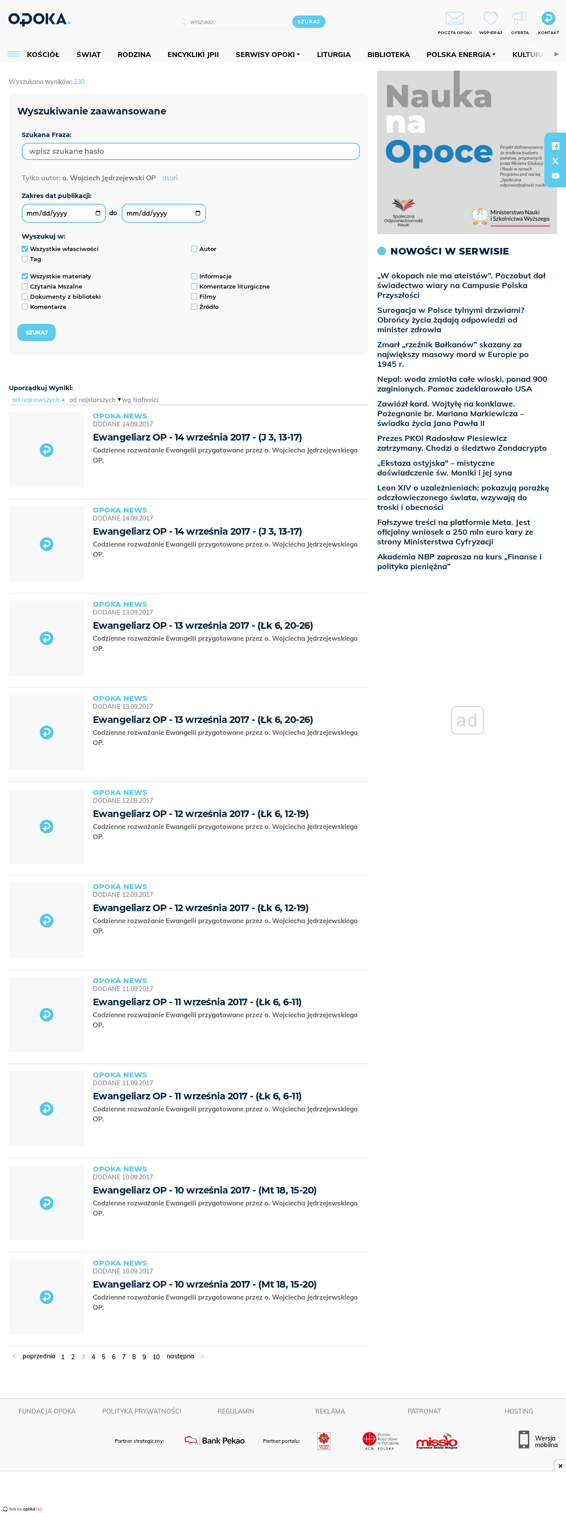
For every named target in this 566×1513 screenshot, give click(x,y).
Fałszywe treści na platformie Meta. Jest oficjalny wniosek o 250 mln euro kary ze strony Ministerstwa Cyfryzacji (455, 532)
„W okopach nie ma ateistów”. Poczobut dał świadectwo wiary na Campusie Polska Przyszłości (461, 285)
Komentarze (48, 306)
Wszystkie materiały (60, 276)
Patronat (424, 1411)
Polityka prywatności (141, 1411)
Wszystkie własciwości (64, 248)
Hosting (519, 1411)
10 (156, 1357)
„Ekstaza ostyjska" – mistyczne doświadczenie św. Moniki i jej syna (444, 468)
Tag (35, 258)
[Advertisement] (283, 1493)
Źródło (208, 306)
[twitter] (555, 160)
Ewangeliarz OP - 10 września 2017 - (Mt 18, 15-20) (205, 1190)
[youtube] (555, 175)
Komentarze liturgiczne (234, 286)
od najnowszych (35, 400)
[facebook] (555, 145)
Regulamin (236, 1411)
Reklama (330, 1411)
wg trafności (140, 400)
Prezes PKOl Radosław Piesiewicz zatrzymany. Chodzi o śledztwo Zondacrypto (462, 443)
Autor (207, 248)
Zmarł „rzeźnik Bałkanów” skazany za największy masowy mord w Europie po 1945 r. (453, 354)
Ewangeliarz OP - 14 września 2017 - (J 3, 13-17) (197, 437)
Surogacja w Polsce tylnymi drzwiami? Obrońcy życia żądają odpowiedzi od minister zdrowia (450, 320)
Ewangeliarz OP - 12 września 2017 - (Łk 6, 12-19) (201, 813)
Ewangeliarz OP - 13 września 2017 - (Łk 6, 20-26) (203, 625)
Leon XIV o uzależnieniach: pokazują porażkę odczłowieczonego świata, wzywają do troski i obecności (463, 497)
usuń (170, 177)
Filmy (207, 296)
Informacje (215, 276)
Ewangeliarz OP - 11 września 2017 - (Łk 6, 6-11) (197, 1001)
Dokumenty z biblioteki (65, 296)
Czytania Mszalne (56, 286)
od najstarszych (92, 400)
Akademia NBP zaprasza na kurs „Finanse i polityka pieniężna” (459, 561)
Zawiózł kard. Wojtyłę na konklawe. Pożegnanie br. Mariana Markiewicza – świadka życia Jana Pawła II (450, 413)
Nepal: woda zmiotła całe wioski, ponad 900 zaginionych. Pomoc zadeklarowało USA (462, 384)
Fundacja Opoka (47, 1411)
